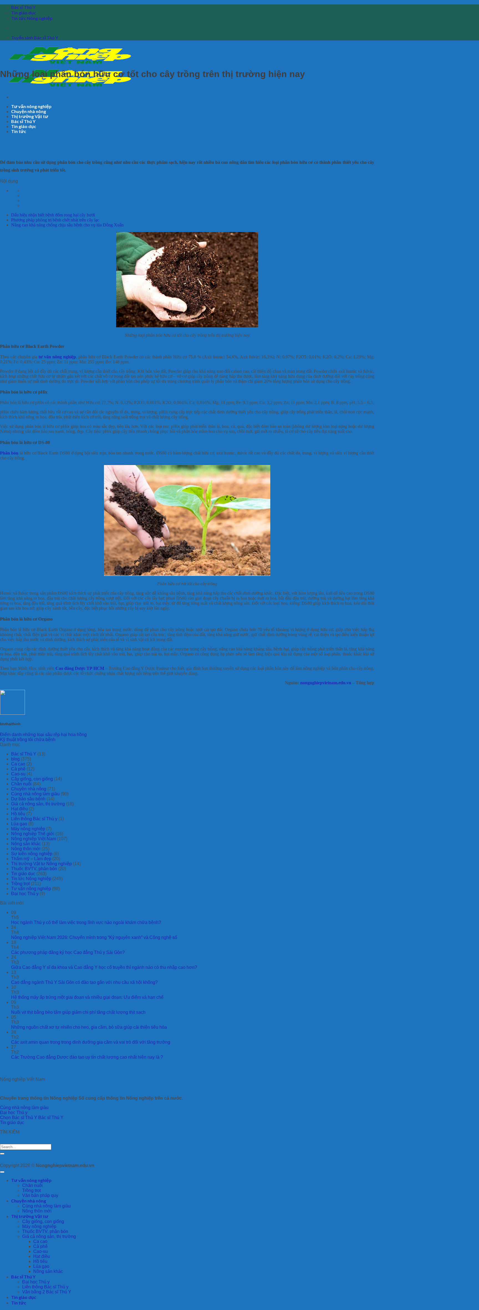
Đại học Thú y (25, 893)
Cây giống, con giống (32, 779)
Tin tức (18, 131)
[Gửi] (2, 1154)
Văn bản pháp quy (40, 1195)
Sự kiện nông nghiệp (31, 853)
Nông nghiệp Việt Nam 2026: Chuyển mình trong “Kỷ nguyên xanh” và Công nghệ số (94, 937)
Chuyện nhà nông (28, 111)
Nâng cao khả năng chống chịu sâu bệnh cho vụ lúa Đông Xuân (67, 225)
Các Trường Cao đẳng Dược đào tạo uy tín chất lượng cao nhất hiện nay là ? (87, 1057)
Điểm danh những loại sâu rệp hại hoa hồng (43, 734)
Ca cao (18, 764)
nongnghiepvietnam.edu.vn (325, 682)
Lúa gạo (19, 823)
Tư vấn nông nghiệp (31, 106)
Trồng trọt (20, 883)
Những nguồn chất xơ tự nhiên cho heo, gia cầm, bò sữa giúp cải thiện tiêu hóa (89, 1027)
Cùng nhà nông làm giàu (35, 793)
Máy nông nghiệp (28, 828)
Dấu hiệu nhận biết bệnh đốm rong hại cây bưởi (53, 215)
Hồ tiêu (18, 813)
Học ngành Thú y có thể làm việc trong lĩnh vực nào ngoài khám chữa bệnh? (86, 922)
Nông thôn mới (25, 848)
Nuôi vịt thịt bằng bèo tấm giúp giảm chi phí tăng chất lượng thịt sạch (78, 1012)
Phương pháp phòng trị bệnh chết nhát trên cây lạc (55, 220)
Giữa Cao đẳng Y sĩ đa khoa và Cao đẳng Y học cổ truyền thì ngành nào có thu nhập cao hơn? (104, 967)
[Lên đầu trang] (2, 1172)
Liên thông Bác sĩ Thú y (34, 818)
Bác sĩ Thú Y (23, 7)
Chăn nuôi (21, 784)
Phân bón (9, 453)
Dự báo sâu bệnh (28, 798)
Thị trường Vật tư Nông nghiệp (41, 863)
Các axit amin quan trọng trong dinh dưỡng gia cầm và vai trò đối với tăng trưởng (90, 1042)
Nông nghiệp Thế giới (32, 833)
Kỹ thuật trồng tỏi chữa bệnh (27, 739)
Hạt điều (19, 808)
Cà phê (18, 769)
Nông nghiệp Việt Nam (33, 838)
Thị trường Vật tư (29, 116)
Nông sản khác (26, 843)
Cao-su (18, 774)
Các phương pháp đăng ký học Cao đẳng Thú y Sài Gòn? (68, 952)
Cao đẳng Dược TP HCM (79, 668)
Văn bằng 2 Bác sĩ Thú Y (46, 1291)
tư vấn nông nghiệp (57, 356)
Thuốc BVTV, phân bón (34, 868)
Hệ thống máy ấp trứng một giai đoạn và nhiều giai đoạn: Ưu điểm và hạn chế (87, 997)
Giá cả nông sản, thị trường (38, 803)
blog (15, 759)
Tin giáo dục (23, 12)
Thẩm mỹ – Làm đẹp (31, 858)
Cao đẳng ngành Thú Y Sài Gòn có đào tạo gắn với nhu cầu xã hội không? (84, 982)
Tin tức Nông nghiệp (32, 18)
